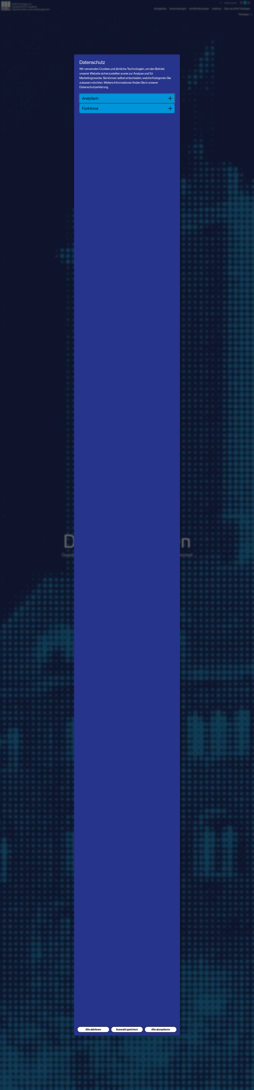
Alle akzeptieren (160, 1029)
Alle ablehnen (93, 1029)
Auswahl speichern (127, 1029)
